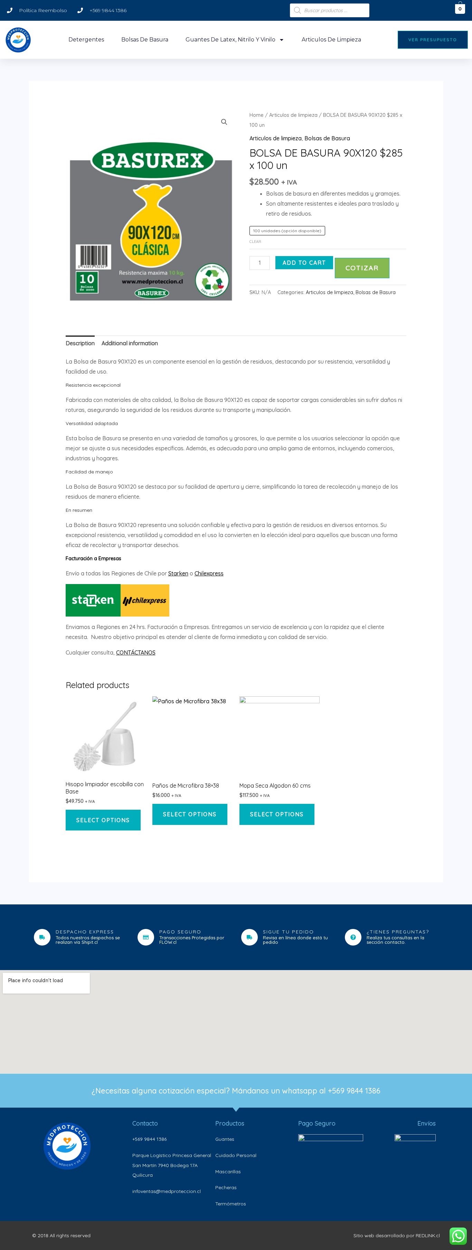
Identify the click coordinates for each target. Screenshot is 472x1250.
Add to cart (304, 262)
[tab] (80, 343)
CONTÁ (125, 652)
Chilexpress (209, 573)
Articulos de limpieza (331, 39)
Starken (178, 573)
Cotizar (362, 268)
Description (80, 343)
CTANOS (144, 652)
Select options (103, 820)
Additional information (130, 343)
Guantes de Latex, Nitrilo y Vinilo (230, 39)
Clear (255, 241)
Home (256, 115)
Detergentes (86, 39)
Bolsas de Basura (144, 39)
